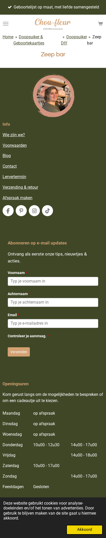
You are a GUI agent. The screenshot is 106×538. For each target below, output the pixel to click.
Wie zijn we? (14, 134)
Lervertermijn (14, 176)
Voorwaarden (15, 145)
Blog (7, 155)
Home (8, 36)
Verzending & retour (20, 187)
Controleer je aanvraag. (28, 336)
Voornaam (17, 273)
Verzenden (18, 352)
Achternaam (19, 294)
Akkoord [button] (84, 529)
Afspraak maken (17, 197)
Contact (10, 166)
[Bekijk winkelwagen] (100, 24)
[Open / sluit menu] (5, 24)
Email (13, 315)
